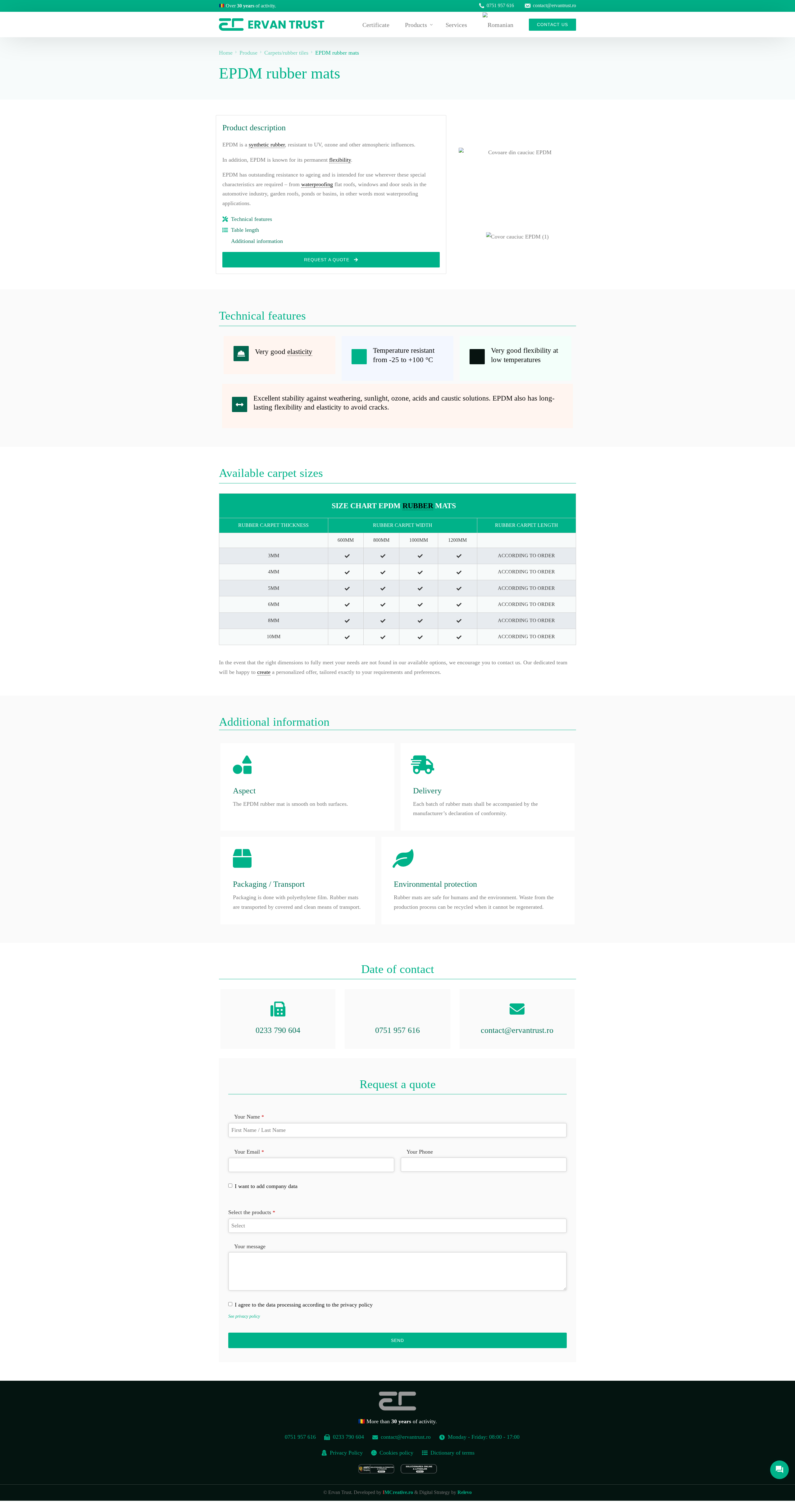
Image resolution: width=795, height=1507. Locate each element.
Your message (250, 1246)
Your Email (249, 1152)
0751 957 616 (500, 5)
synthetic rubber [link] (267, 144)
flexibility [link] (340, 160)
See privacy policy (244, 1316)
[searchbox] (397, 1226)
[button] (498, 241)
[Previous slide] (451, 237)
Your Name (249, 1117)
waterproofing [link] (317, 184)
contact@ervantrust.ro (554, 5)
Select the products (251, 1212)
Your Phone (420, 1152)
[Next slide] (582, 237)
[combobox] (397, 1225)
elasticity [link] (299, 352)
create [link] (263, 672)
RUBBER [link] (417, 506)
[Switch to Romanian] (498, 24)
